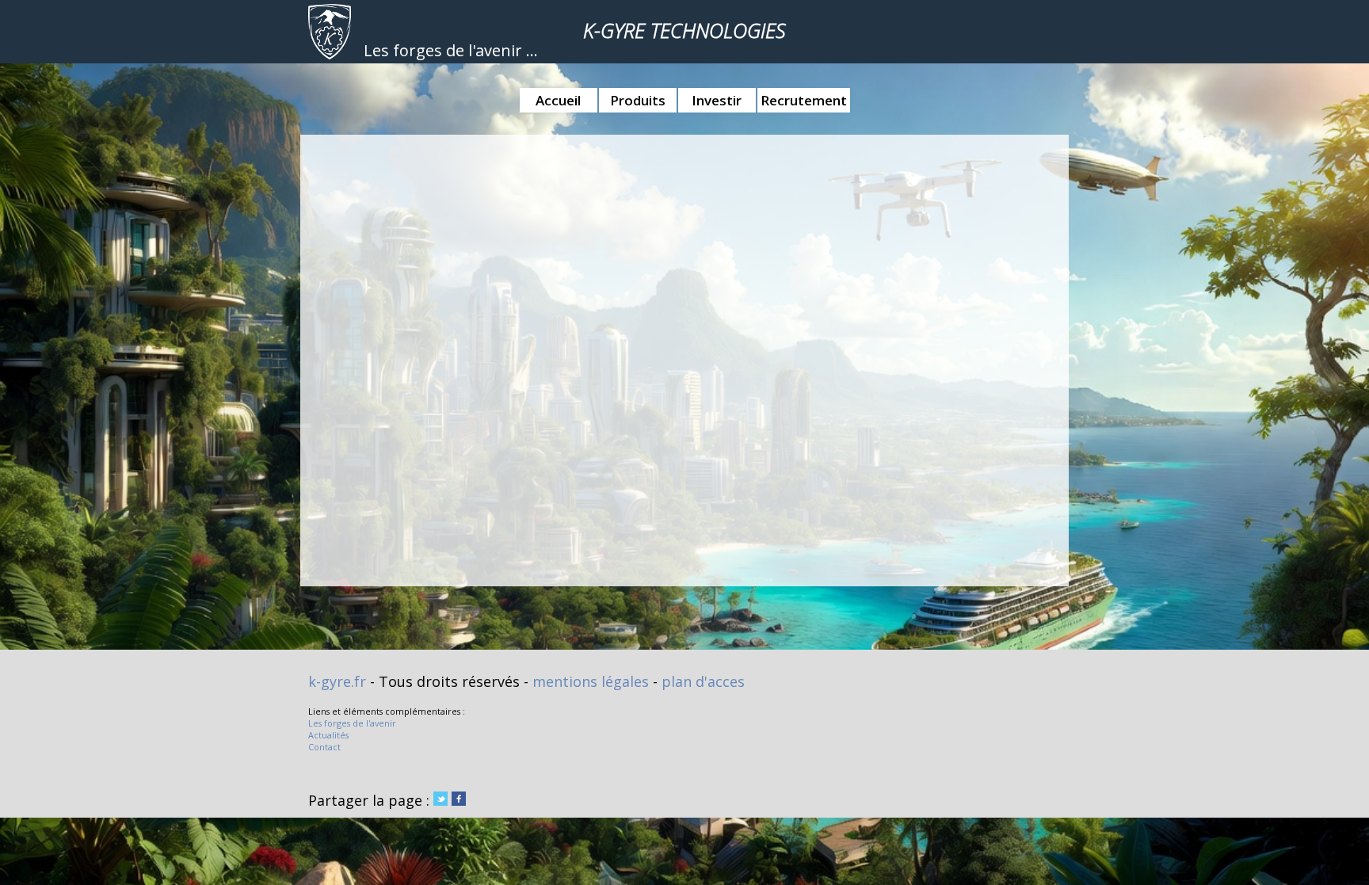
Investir (717, 100)
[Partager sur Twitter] (440, 800)
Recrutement (804, 100)
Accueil (558, 100)
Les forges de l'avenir (352, 723)
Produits (637, 100)
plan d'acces (703, 681)
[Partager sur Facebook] (459, 800)
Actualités (328, 735)
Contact (324, 747)
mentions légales (590, 681)
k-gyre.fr (337, 681)
